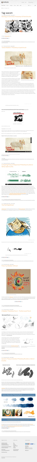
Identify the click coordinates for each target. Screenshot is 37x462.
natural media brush (16, 200)
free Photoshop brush (11, 200)
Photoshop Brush (17, 305)
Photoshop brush (21, 200)
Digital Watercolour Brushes (7, 199)
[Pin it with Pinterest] (6, 38)
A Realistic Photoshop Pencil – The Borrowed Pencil (16, 311)
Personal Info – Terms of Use (28, 448)
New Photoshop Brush (12, 305)
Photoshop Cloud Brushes (5, 447)
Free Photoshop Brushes (7, 305)
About (20, 5)
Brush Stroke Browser (16, 449)
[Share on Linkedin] (7, 38)
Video (20, 199)
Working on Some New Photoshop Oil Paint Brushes (16, 16)
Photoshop (20, 431)
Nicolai (9, 163)
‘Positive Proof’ (4, 208)
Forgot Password (15, 445)
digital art (4, 200)
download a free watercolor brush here (15, 194)
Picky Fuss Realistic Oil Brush (10, 266)
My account (23, 2)
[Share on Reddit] (4, 38)
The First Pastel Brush (8, 205)
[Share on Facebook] (2, 38)
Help (25, 2)
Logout (14, 446)
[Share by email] (8, 38)
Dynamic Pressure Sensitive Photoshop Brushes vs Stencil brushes (18, 360)
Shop (7, 5)
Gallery (18, 5)
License (26, 447)
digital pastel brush (22, 208)
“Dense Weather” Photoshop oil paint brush (14, 47)
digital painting (7, 200)
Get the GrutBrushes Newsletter (6, 450)
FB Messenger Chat (15, 450)
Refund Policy (27, 445)
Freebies (11, 5)
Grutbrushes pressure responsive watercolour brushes (18, 193)
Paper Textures (3, 449)
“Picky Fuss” (11, 296)
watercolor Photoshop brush (5, 42)
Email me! (14, 447)
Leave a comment (13, 163)
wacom (24, 200)
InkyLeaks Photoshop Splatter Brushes (6, 446)
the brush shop (7, 36)
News (4, 158)
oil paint (15, 306)
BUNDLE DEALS (3, 5)
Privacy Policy (27, 446)
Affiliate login (27, 450)
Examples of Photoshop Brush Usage (15, 199)
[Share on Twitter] (3, 38)
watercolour (33, 200)
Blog (15, 5)
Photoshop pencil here (14, 345)
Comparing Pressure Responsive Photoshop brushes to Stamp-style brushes (17, 165)
